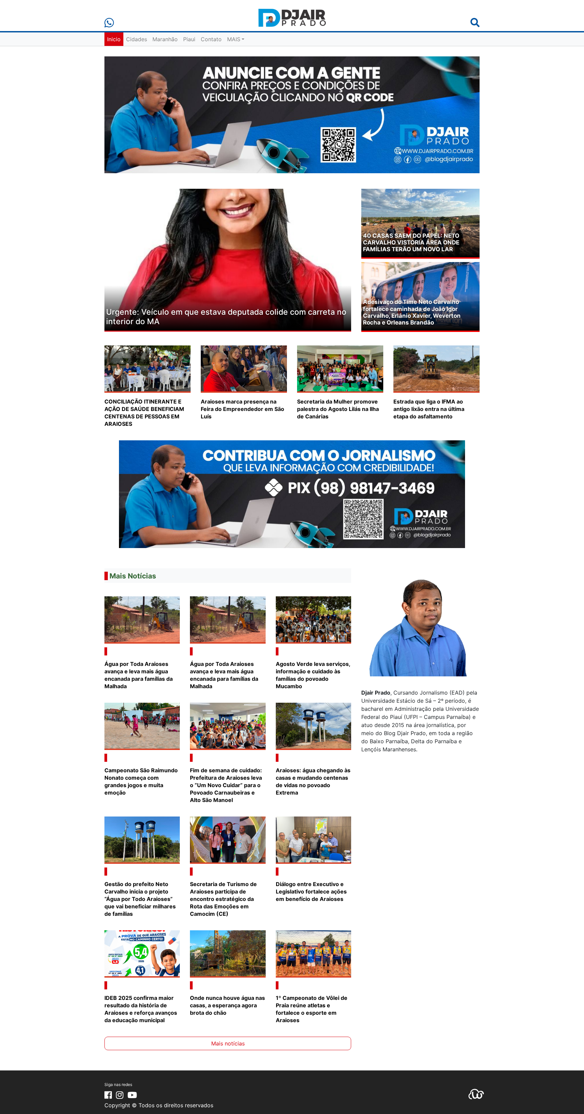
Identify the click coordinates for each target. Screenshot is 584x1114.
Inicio (114, 39)
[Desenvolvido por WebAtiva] (476, 1093)
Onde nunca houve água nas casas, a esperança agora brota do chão (227, 1005)
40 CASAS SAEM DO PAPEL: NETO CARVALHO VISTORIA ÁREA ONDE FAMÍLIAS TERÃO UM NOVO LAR (411, 242)
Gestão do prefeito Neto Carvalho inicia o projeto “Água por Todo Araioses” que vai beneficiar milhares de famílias (140, 899)
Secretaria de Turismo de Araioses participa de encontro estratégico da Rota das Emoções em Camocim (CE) (223, 899)
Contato (211, 39)
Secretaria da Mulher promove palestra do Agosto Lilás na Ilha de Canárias (338, 409)
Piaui (189, 39)
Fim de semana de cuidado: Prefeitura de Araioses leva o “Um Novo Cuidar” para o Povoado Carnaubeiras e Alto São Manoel (226, 785)
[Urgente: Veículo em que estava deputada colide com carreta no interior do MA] (227, 259)
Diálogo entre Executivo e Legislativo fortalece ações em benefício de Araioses (311, 891)
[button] (123, 260)
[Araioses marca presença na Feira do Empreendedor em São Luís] (244, 368)
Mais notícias (228, 1043)
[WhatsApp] (109, 22)
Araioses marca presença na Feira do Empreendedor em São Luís (242, 409)
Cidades (136, 39)
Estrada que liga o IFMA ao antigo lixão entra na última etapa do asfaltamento (428, 409)
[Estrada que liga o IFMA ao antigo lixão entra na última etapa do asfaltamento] (436, 368)
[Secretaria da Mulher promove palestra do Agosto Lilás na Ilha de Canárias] (340, 368)
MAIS (233, 39)
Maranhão (165, 39)
